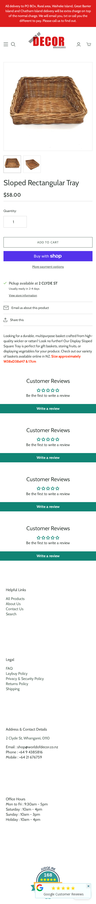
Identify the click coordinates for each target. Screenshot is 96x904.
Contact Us (15, 609)
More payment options (48, 267)
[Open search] (13, 44)
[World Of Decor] (48, 41)
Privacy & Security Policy (25, 678)
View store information (23, 295)
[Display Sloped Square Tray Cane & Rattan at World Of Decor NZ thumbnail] (12, 164)
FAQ (9, 668)
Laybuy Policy (16, 673)
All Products (15, 598)
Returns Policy (17, 684)
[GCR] (40, 888)
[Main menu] (5, 44)
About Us (13, 604)
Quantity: (10, 211)
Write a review (48, 408)
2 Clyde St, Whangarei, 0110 (28, 738)
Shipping (13, 689)
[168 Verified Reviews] (48, 901)
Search (11, 614)
